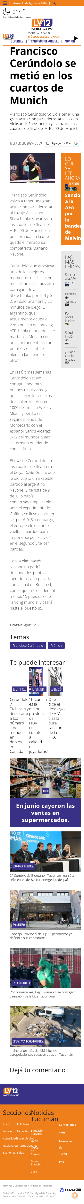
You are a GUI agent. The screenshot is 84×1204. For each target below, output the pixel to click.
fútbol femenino (41, 689)
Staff (62, 1133)
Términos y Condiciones (15, 1185)
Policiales (23, 1124)
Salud (20, 1152)
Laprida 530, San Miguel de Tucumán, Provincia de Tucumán (29, 1195)
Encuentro (19, 924)
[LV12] (11, 1095)
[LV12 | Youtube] (73, 1098)
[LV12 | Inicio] (79, 1111)
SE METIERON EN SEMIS (24, 689)
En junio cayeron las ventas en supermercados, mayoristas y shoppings (45, 820)
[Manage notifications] (75, 1195)
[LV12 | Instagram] (65, 1098)
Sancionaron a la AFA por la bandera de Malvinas (73, 284)
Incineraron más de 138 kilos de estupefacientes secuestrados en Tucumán (41, 1052)
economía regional (23, 866)
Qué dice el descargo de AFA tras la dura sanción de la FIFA (56, 718)
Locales (8, 1131)
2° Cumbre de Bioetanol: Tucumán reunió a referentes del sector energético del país (42, 877)
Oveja (34, 1141)
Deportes (23, 1131)
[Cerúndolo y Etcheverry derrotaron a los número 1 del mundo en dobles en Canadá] (16, 694)
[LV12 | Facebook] (65, 1091)
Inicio (6, 1124)
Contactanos (67, 1125)
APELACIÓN (56, 689)
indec (45, 791)
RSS (61, 1162)
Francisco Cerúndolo (28, 645)
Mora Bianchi (36, 1162)
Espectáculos (25, 1138)
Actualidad (10, 1138)
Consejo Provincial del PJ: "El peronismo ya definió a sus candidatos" (41, 936)
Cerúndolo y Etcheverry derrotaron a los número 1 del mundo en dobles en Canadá (19, 725)
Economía (9, 1152)
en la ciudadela (21, 983)
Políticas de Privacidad (41, 1185)
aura (34, 1171)
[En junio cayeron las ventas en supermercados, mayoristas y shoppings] (45, 778)
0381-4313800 (47, 1196)
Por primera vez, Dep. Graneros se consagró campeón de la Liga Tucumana (42, 994)
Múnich (56, 645)
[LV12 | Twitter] (73, 1091)
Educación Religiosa (37, 1132)
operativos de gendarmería (28, 1041)
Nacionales (10, 1145)
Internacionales (27, 1145)
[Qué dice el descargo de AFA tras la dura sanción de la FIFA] (55, 694)
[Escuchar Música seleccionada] (76, 38)
